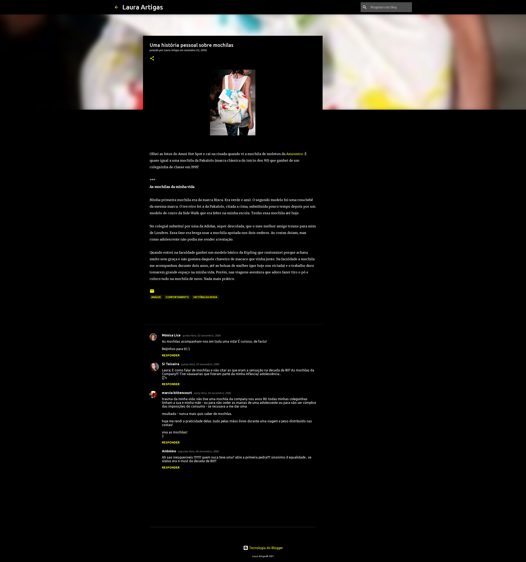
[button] (152, 58)
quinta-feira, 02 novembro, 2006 (201, 335)
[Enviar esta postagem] (152, 292)
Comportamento (177, 297)
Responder (171, 355)
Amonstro (294, 154)
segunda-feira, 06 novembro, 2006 (198, 451)
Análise (156, 297)
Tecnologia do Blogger (265, 548)
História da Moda (205, 297)
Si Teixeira (170, 364)
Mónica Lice (171, 335)
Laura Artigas (142, 7)
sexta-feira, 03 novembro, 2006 (212, 393)
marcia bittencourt (177, 393)
